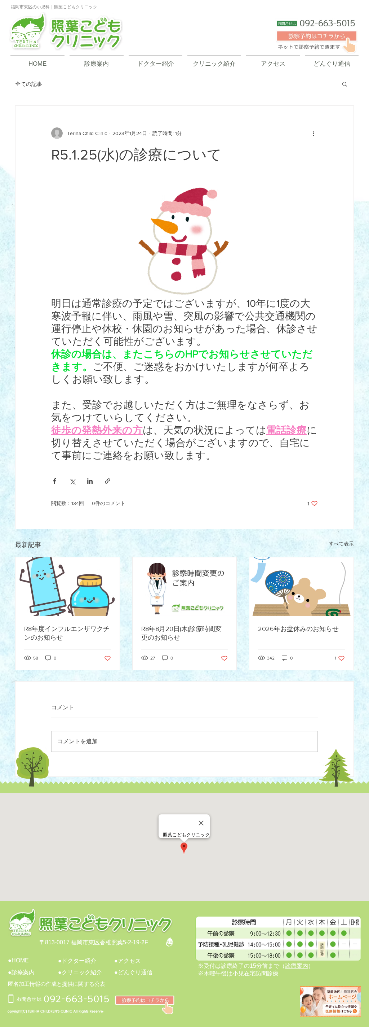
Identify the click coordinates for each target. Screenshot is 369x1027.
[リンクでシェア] (107, 481)
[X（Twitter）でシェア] (72, 481)
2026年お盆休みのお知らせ (298, 628)
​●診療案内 (21, 972)
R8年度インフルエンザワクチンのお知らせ (67, 633)
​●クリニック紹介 (80, 972)
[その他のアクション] (313, 133)
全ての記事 (28, 84)
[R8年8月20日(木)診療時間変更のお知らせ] (185, 586)
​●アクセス (127, 961)
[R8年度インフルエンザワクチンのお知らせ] (67, 586)
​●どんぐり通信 (133, 972)
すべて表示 (341, 544)
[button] (344, 84)
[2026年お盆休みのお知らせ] (301, 586)
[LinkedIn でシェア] (89, 481)
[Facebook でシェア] (54, 481)
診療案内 (296, 966)
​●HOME (18, 960)
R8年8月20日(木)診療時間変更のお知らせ (181, 633)
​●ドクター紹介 (77, 961)
